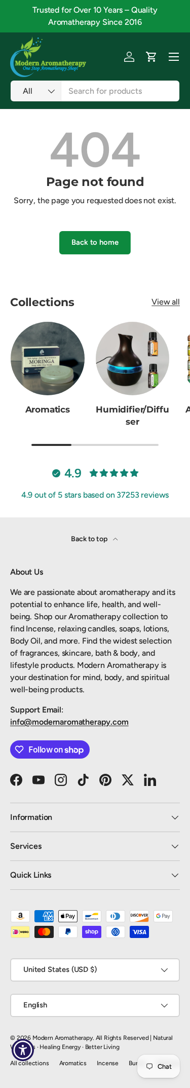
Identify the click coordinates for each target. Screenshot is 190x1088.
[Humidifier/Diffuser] (133, 359)
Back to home (94, 242)
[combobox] (95, 91)
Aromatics (47, 409)
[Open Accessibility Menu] (23, 1050)
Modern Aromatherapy (62, 1037)
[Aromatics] (48, 359)
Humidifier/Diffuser (132, 415)
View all (165, 302)
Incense (108, 1063)
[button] (151, 57)
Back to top (89, 539)
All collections (29, 1063)
